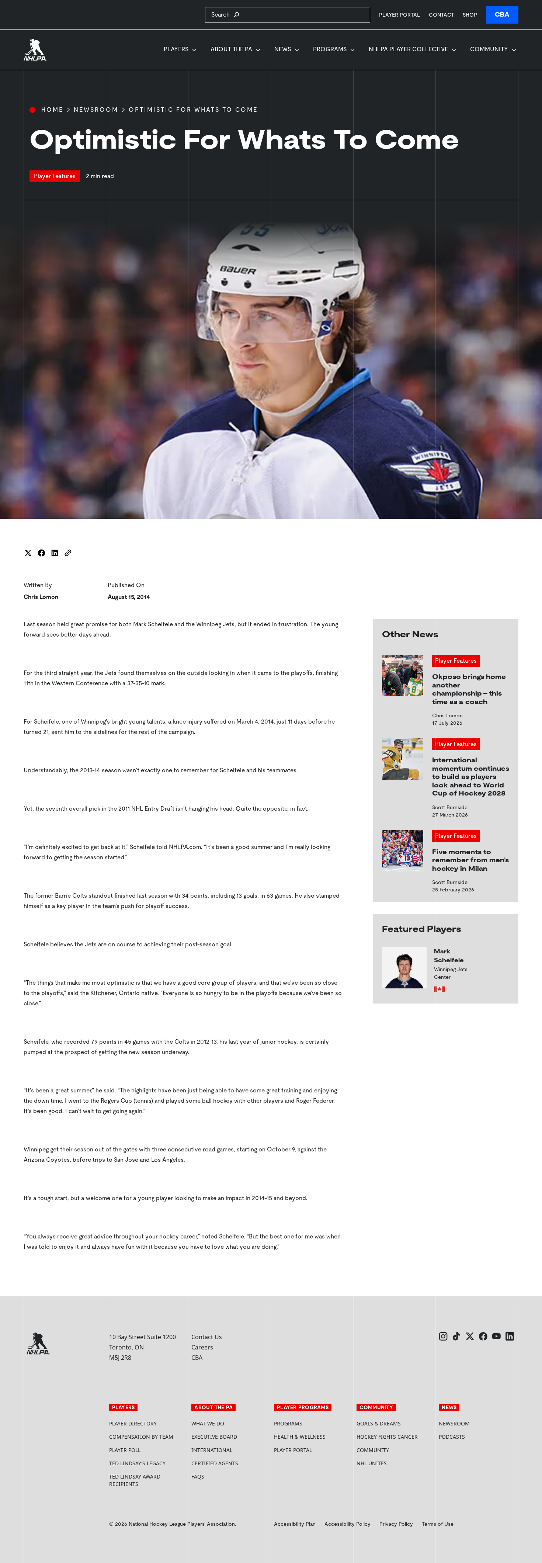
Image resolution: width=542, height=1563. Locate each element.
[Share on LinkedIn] (54, 552)
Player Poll (124, 1449)
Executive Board (214, 1436)
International (211, 1449)
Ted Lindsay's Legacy (137, 1463)
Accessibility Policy (347, 1524)
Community (489, 49)
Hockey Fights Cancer (387, 1436)
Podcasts (452, 1436)
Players (176, 49)
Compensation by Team (141, 1436)
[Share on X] (28, 552)
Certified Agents (214, 1463)
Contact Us (206, 1337)
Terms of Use (438, 1524)
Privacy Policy (396, 1524)
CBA (502, 14)
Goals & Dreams (379, 1423)
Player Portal (399, 14)
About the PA (231, 49)
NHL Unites (395, 1463)
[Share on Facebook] (41, 552)
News (282, 49)
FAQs (197, 1476)
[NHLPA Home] (35, 50)
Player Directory (133, 1423)
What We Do (207, 1423)
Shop (470, 14)
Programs (330, 49)
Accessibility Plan (295, 1524)
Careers (202, 1347)
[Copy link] (67, 552)
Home (52, 109)
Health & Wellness (300, 1436)
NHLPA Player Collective (408, 49)
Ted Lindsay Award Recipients (134, 1480)
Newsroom (96, 109)
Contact (441, 15)
